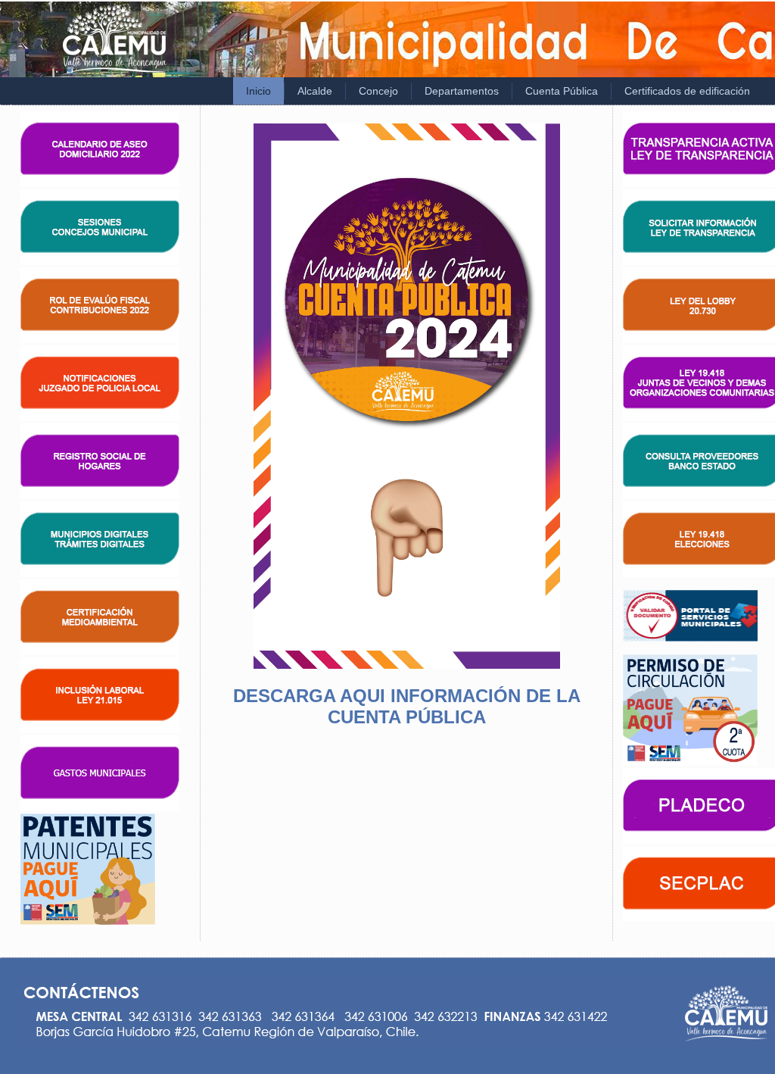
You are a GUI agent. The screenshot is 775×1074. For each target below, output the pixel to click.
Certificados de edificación (687, 91)
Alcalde (314, 91)
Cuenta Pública (561, 91)
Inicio (258, 91)
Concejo (378, 91)
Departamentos (462, 91)
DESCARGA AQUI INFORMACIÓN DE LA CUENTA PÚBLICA (406, 706)
